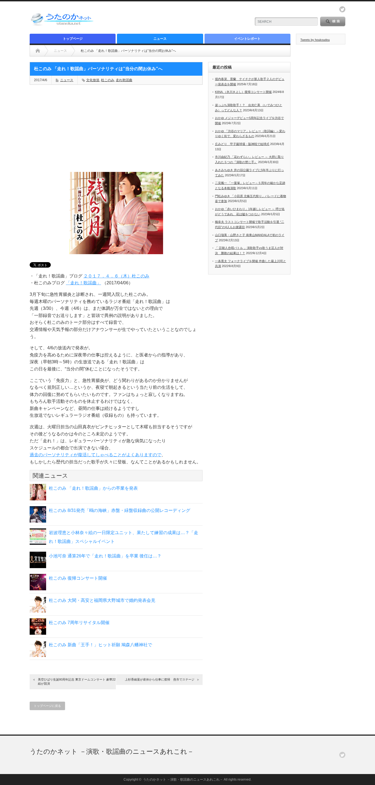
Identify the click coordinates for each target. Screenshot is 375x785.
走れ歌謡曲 (124, 80)
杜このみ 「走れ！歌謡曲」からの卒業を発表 (93, 488)
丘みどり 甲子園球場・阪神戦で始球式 (242, 144)
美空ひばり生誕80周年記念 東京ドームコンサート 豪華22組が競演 (77, 681)
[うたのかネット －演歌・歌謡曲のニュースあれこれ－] (63, 25)
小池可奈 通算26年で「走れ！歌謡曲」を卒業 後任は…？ (105, 556)
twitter (342, 9)
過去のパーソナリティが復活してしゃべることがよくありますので (95, 454)
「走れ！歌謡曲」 (83, 282)
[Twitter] (342, 755)
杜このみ (107, 80)
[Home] (37, 50)
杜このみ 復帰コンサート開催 (78, 578)
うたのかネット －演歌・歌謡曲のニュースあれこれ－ (112, 751)
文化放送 (92, 80)
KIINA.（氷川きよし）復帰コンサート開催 (243, 91)
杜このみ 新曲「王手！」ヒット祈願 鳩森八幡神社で (100, 644)
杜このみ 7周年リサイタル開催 (79, 622)
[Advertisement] (182, 18)
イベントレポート (247, 39)
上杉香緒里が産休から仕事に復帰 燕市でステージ (159, 679)
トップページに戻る (47, 705)
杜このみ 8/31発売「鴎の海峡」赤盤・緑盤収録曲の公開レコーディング (119, 510)
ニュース (160, 39)
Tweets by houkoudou (315, 39)
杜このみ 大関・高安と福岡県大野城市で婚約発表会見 (102, 600)
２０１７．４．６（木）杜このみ (116, 276)
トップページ (73, 39)
